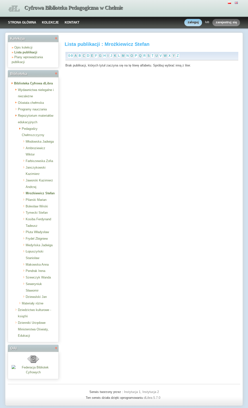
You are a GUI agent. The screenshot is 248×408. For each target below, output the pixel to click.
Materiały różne (32, 303)
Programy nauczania (32, 109)
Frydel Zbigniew (37, 238)
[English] (237, 2)
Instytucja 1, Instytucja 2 (141, 392)
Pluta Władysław (37, 232)
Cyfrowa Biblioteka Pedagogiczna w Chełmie (73, 8)
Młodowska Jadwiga (40, 141)
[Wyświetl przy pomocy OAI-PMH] (33, 362)
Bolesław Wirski (37, 206)
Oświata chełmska (31, 103)
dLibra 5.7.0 (152, 398)
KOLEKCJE (50, 22)
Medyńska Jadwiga (39, 245)
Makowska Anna (37, 264)
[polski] (230, 2)
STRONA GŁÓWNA (22, 22)
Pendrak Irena (35, 271)
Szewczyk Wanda (38, 277)
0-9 (70, 55)
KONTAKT (72, 22)
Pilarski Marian (36, 200)
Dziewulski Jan (36, 297)
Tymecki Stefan (37, 212)
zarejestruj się (226, 22)
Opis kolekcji (23, 47)
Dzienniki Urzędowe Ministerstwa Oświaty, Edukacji (33, 329)
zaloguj (193, 22)
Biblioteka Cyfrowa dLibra (33, 83)
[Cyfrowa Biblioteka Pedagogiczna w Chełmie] (14, 8)
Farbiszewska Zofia (39, 161)
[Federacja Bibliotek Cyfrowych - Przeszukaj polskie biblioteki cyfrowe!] (33, 372)
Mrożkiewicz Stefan (40, 193)
